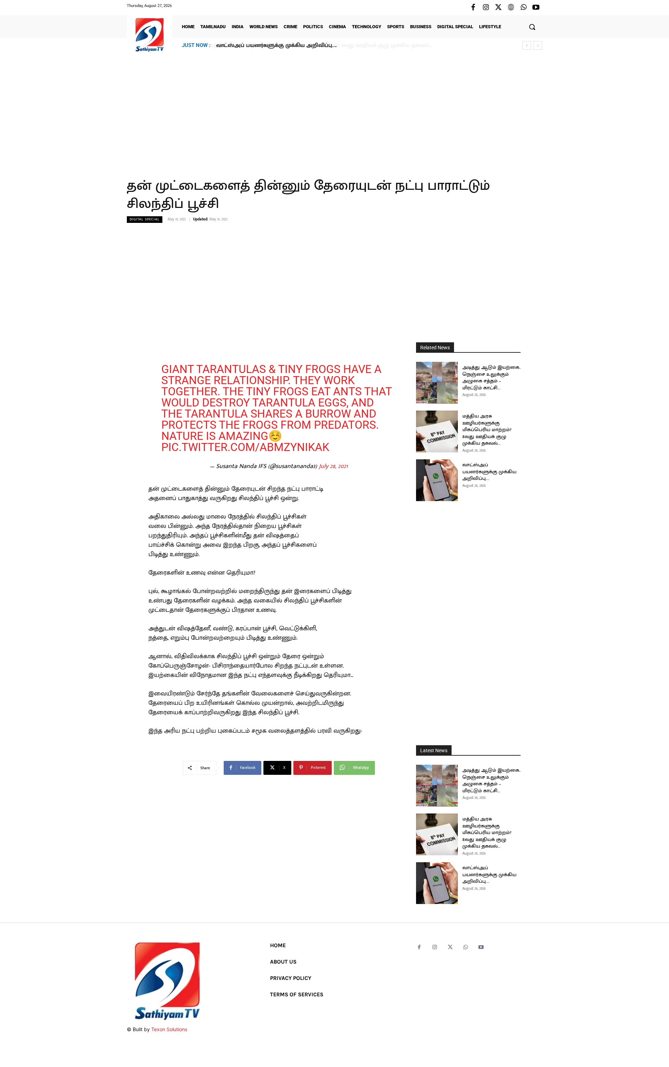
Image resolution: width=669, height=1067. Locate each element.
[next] (537, 45)
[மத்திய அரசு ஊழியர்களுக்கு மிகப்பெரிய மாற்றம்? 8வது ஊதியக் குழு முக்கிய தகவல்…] (437, 431)
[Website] (511, 7)
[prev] (526, 45)
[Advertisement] (334, 111)
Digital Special (145, 219)
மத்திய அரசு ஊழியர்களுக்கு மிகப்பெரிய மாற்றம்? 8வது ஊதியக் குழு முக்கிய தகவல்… (487, 429)
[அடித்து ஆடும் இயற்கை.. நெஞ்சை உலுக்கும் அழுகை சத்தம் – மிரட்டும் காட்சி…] (437, 383)
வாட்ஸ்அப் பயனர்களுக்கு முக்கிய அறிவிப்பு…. (276, 45)
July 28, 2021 (333, 466)
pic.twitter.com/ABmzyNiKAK (245, 447)
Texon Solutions (169, 1029)
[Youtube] (536, 7)
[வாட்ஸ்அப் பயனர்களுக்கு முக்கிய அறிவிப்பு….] (437, 480)
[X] (498, 7)
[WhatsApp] (523, 7)
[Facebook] (473, 7)
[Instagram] (485, 7)
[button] (532, 27)
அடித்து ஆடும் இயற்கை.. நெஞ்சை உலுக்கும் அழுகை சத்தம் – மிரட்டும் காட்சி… (491, 377)
